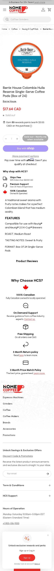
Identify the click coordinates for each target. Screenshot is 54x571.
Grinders (7, 403)
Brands (6, 422)
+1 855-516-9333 (11, 523)
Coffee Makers (11, 416)
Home (4, 29)
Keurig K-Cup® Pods (30, 29)
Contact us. (29, 319)
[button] (50, 10)
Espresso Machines (13, 397)
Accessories (9, 428)
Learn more (39, 2)
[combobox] (27, 19)
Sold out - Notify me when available (35, 138)
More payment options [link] (25, 156)
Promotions (9, 435)
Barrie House (9, 101)
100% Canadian (18, 192)
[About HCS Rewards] (31, 126)
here (21, 355)
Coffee (15, 29)
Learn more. (39, 373)
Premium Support (21, 185)
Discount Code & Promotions (18, 456)
